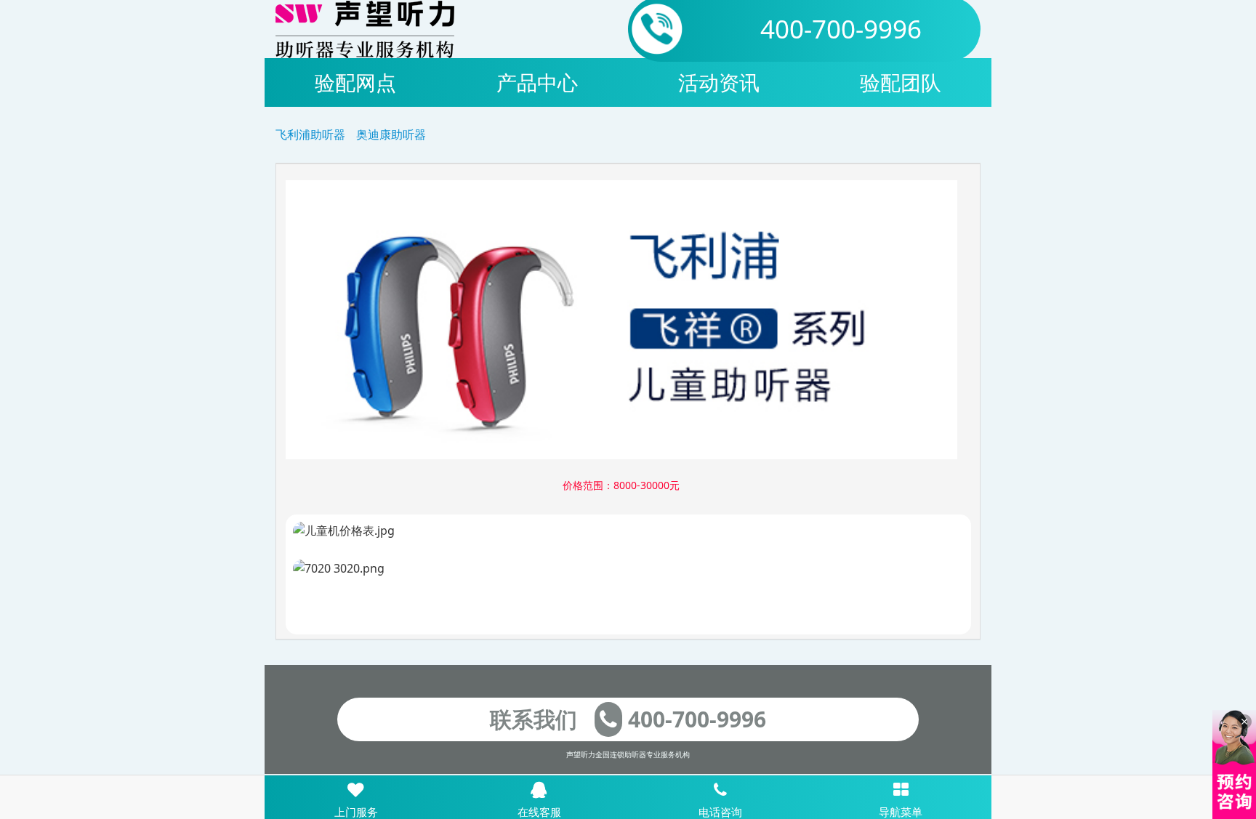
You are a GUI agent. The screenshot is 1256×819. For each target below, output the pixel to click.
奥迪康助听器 (391, 134)
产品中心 (537, 82)
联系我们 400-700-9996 (628, 719)
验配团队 (900, 82)
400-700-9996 (841, 29)
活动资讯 (719, 82)
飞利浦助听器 (310, 134)
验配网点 (355, 82)
